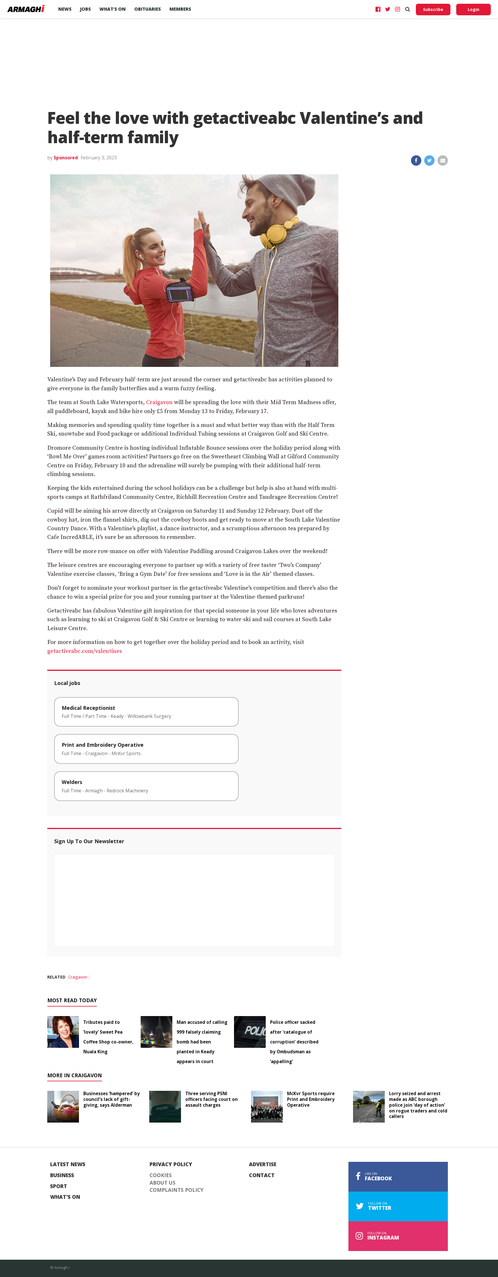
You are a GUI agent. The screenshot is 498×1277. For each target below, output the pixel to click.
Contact (262, 1175)
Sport (58, 1186)
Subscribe (433, 9)
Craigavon (159, 402)
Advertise (262, 1164)
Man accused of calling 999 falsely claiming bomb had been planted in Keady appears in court (202, 1041)
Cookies (161, 1175)
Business (62, 1175)
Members (180, 9)
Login (473, 9)
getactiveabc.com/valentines (84, 651)
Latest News (67, 1164)
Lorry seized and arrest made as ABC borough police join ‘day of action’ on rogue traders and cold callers (418, 1105)
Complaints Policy (176, 1190)
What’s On (112, 9)
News (64, 9)
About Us (163, 1182)
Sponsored (66, 157)
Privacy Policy (171, 1164)
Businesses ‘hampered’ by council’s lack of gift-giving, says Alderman (111, 1099)
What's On (65, 1197)
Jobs (85, 9)
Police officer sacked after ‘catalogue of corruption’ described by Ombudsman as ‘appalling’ (294, 1041)
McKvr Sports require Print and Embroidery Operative (311, 1099)
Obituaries (147, 9)
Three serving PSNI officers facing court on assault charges (211, 1099)
